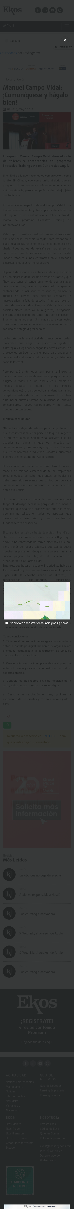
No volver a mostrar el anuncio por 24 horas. (39, 623)
